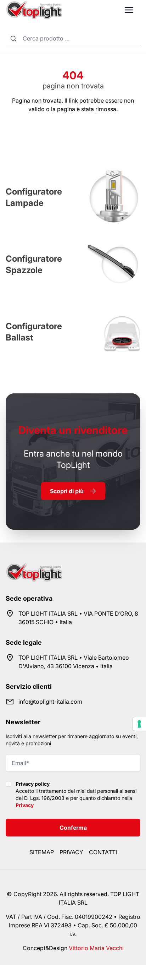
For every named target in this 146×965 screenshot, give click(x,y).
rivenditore (73, 430)
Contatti (103, 852)
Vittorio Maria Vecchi (96, 948)
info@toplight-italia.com (50, 701)
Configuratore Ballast (34, 332)
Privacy (25, 805)
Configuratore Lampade (34, 197)
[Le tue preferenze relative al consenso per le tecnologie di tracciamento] (139, 724)
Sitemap (41, 852)
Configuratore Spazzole (34, 264)
